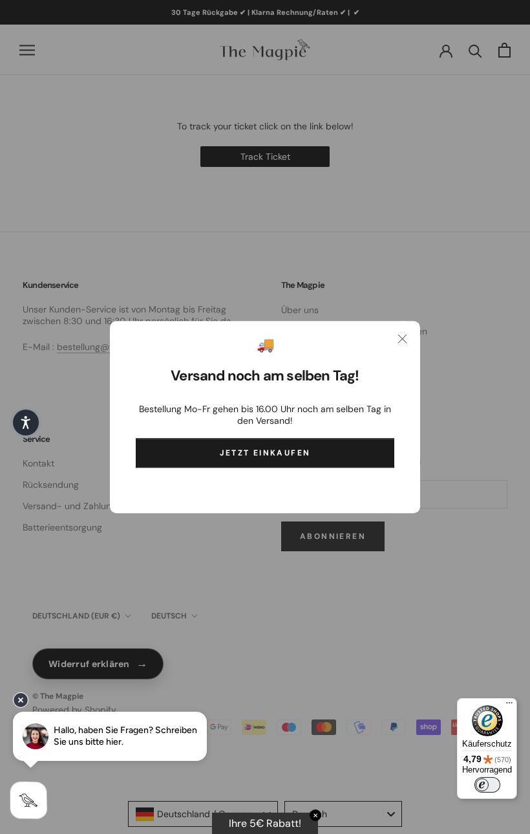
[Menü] (509, 706)
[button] (25, 422)
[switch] (487, 785)
